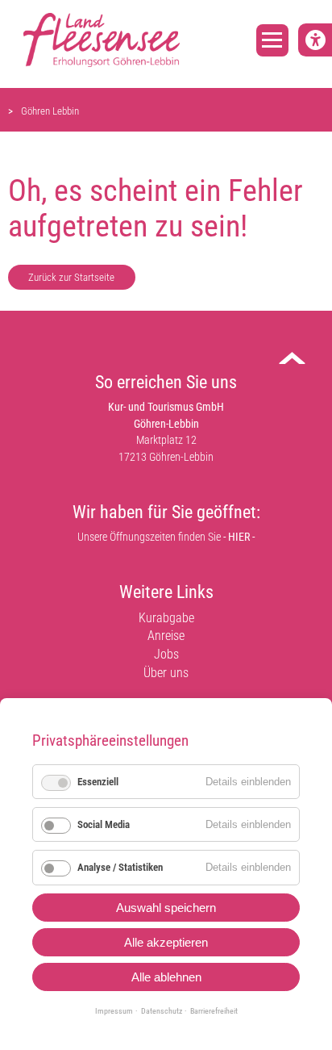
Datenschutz (161, 1011)
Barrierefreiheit (214, 1011)
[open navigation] (272, 40)
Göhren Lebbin (50, 111)
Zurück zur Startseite (71, 277)
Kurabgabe (166, 617)
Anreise (166, 635)
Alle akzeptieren (166, 942)
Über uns (166, 672)
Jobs (166, 654)
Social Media (103, 824)
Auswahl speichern (166, 907)
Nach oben (305, 364)
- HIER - (239, 537)
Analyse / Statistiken (120, 867)
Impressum (114, 1011)
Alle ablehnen (166, 977)
